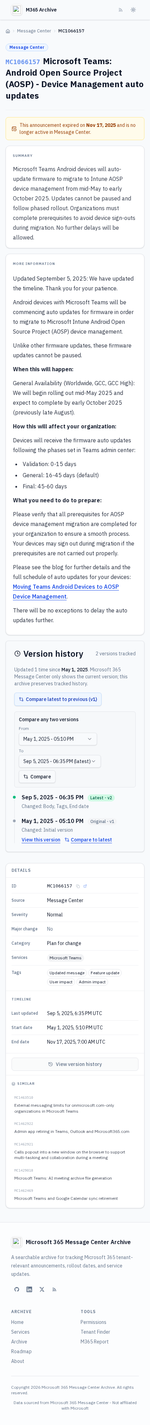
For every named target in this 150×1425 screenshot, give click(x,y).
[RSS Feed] (120, 9)
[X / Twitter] (41, 1289)
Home (17, 1322)
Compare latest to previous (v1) (61, 699)
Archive (19, 1342)
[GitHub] (16, 1289)
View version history (79, 1064)
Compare (40, 777)
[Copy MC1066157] (77, 886)
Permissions (93, 1322)
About (17, 1361)
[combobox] (58, 739)
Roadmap (21, 1351)
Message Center (34, 31)
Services (20, 1332)
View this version (41, 840)
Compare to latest (91, 840)
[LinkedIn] (29, 1289)
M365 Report (95, 1342)
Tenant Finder (95, 1332)
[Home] (8, 31)
